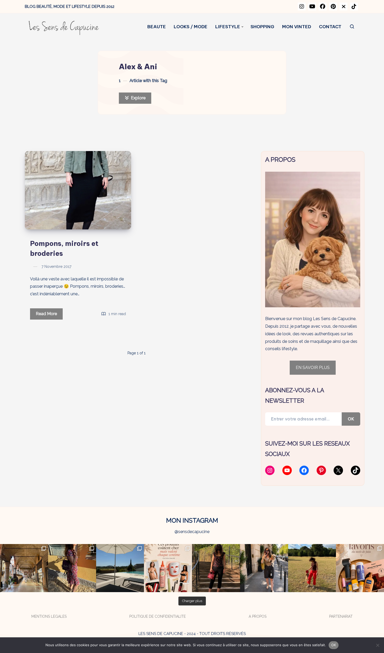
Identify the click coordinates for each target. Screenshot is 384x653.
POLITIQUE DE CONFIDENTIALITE (157, 616)
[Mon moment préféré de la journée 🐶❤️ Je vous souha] (312, 568)
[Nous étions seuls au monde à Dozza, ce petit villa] (72, 568)
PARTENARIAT (341, 616)
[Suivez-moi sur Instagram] (302, 6)
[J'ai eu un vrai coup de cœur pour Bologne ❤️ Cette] (24, 568)
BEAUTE (156, 27)
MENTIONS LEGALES (49, 616)
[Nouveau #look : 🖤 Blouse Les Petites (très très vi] (264, 568)
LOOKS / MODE (190, 27)
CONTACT (330, 27)
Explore (138, 97)
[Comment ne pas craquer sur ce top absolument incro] (216, 568)
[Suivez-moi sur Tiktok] (354, 6)
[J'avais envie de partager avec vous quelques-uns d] (360, 568)
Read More (49, 315)
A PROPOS (257, 616)
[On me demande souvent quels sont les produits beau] (168, 568)
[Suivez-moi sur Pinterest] (333, 6)
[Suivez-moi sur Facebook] (323, 6)
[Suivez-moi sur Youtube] (312, 6)
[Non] (377, 645)
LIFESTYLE (227, 27)
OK (351, 418)
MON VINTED (296, 27)
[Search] (352, 27)
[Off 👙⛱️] (120, 568)
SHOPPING (262, 27)
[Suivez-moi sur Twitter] (343, 6)
